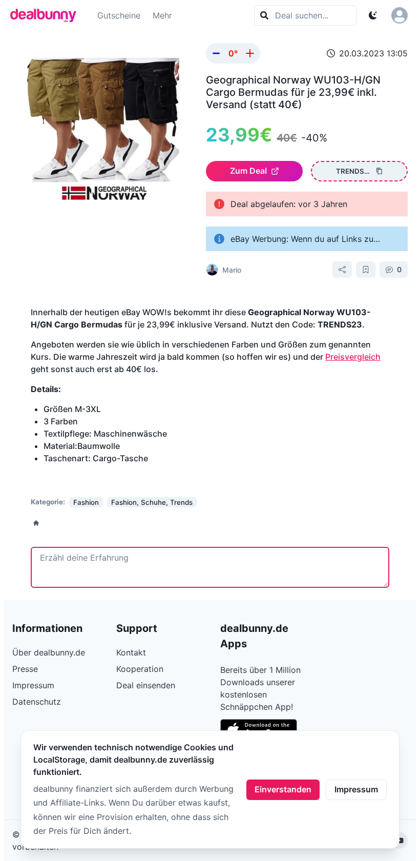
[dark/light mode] (373, 15)
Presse (25, 669)
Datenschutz (36, 701)
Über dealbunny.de (48, 652)
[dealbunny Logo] (46, 15)
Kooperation (139, 669)
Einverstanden (283, 789)
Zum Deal (248, 171)
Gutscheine (118, 15)
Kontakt (131, 652)
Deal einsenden (145, 685)
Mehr (162, 15)
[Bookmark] (365, 269)
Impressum (356, 789)
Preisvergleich (353, 357)
